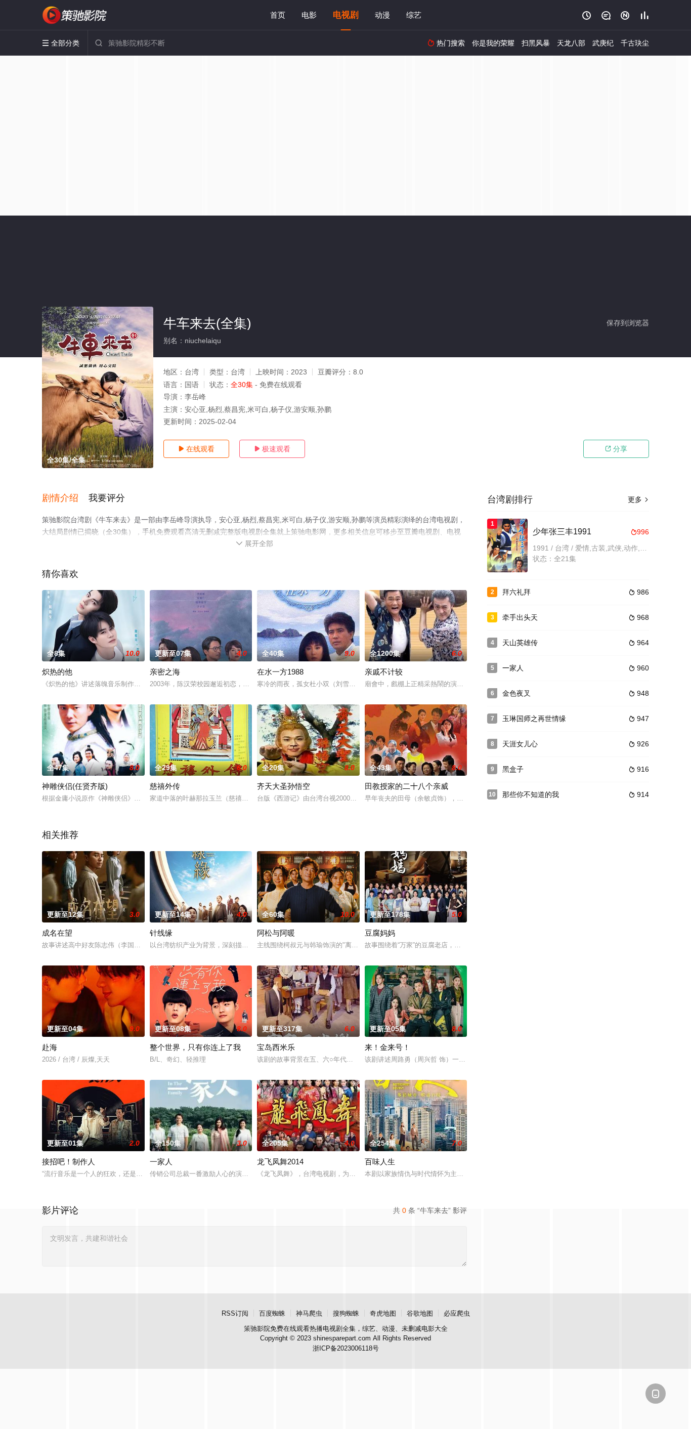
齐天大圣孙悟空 (283, 786)
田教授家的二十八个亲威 (406, 786)
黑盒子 (513, 769)
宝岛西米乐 (276, 1047)
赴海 (49, 1047)
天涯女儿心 (520, 744)
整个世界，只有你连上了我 (195, 1047)
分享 (616, 449)
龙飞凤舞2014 (280, 1161)
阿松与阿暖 (276, 933)
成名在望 (57, 933)
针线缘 (161, 933)
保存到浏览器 (628, 323)
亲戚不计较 (384, 671)
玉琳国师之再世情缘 (534, 718)
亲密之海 (165, 671)
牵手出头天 (520, 617)
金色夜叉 (516, 693)
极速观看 (272, 449)
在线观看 (196, 449)
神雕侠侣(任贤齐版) (75, 786)
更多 (638, 499)
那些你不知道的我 (530, 794)
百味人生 (380, 1161)
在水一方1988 (280, 671)
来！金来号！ (387, 1047)
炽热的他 (57, 671)
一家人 (161, 1161)
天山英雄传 (520, 643)
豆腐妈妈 (380, 933)
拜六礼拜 (516, 592)
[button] (65, 498)
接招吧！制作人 (68, 1161)
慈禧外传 (165, 786)
